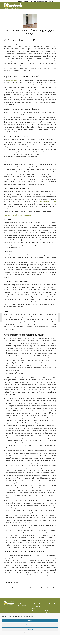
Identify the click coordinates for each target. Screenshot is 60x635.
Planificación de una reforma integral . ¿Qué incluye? (30, 32)
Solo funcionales (30, 625)
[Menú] (54, 5)
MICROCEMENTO (49, 608)
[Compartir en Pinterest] (24, 587)
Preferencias (30, 629)
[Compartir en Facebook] (7, 587)
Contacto (54, 1)
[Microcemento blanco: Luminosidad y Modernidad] (59, 317)
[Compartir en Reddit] (47, 587)
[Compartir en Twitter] (13, 587)
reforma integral (13, 80)
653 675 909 (25, 1)
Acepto (30, 620)
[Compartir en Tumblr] (36, 587)
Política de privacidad (34, 632)
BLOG (46, 610)
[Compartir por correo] (53, 587)
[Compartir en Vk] (41, 587)
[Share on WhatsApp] (18, 587)
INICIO (46, 606)
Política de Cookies (25, 632)
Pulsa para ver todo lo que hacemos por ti (18, 215)
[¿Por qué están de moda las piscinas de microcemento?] (1, 317)
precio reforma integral (47, 202)
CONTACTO (48, 612)
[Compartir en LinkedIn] (30, 587)
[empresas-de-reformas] (30, 21)
